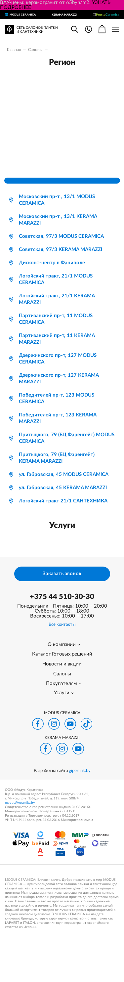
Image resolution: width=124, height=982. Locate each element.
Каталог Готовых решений (62, 654)
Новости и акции (62, 664)
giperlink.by (80, 771)
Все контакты (62, 624)
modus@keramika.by (20, 802)
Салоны (62, 673)
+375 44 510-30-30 (62, 596)
